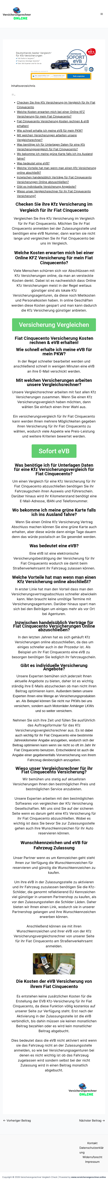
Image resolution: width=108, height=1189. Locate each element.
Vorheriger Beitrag (17, 1120)
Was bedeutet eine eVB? (33, 163)
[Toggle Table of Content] (13, 95)
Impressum (92, 1161)
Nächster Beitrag (92, 1120)
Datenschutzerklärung (91, 1150)
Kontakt (92, 1143)
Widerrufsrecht (92, 1157)
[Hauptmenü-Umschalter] (101, 14)
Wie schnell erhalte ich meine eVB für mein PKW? (50, 130)
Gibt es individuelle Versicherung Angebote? (46, 186)
